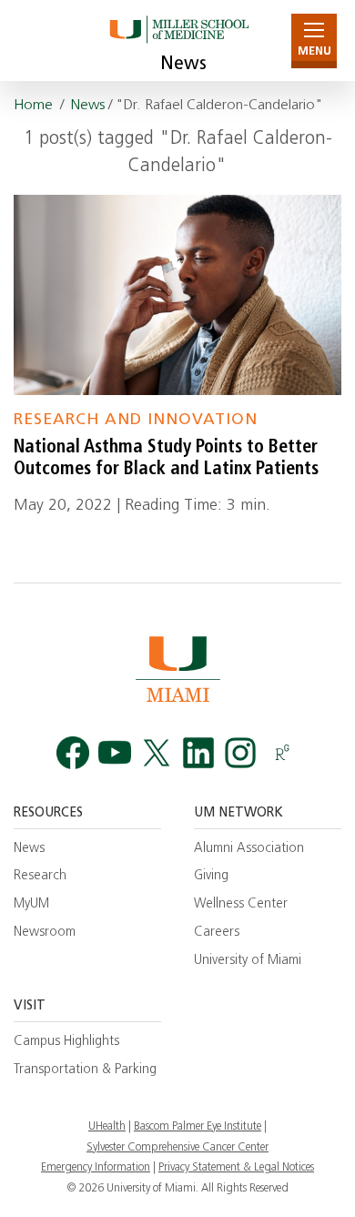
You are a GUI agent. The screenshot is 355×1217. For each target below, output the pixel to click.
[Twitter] (157, 753)
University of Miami (247, 961)
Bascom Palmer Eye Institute (197, 1126)
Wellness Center (241, 904)
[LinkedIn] (198, 753)
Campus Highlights (66, 1042)
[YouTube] (115, 753)
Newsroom (45, 932)
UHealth (107, 1126)
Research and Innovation (136, 420)
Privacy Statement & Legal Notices (236, 1167)
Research (40, 876)
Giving (211, 876)
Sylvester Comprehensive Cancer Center (177, 1147)
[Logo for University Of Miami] (177, 668)
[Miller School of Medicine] (178, 40)
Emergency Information (95, 1167)
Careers (216, 932)
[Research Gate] (282, 753)
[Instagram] (240, 753)
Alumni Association (249, 849)
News (183, 65)
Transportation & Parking (85, 1070)
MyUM (31, 904)
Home (33, 105)
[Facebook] (73, 753)
